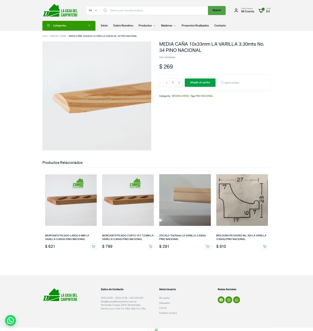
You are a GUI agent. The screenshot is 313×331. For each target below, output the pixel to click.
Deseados (164, 303)
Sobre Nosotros (123, 25)
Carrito (163, 308)
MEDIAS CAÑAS (58, 36)
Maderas (166, 25)
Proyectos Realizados (195, 25)
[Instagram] (228, 299)
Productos (145, 25)
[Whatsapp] (236, 299)
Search (217, 10)
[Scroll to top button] (304, 322)
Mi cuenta (164, 298)
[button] (10, 320)
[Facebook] (221, 299)
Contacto (220, 25)
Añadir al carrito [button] (93, 246)
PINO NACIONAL (204, 96)
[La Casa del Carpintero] (60, 10)
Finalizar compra (168, 313)
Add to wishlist (232, 83)
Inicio (104, 25)
